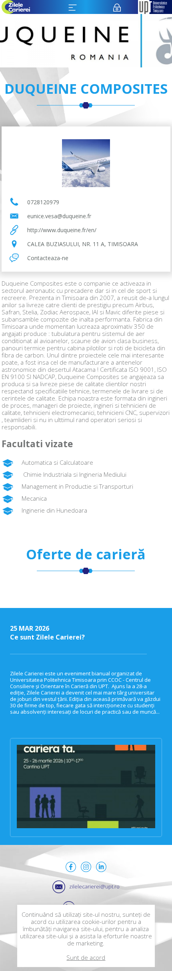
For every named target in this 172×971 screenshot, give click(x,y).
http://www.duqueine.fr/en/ (61, 230)
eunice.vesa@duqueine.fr (59, 216)
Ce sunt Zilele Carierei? (47, 632)
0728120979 (43, 202)
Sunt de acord (85, 957)
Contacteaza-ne (47, 258)
